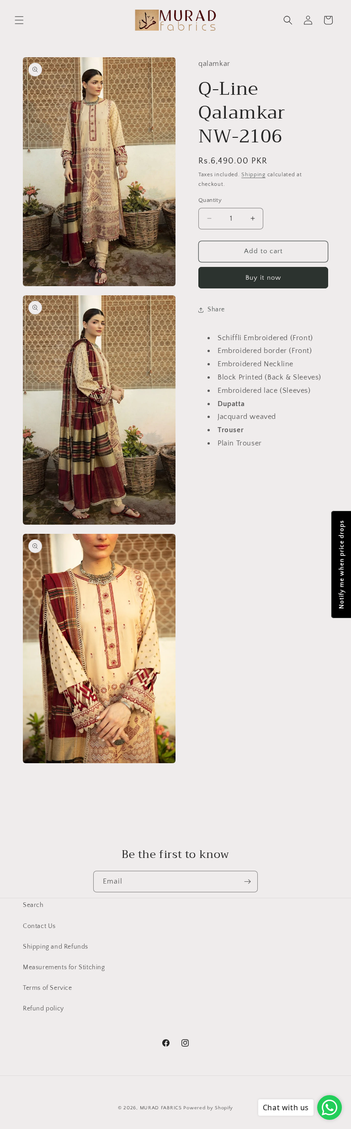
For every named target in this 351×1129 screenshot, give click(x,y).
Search (33, 905)
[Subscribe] (247, 881)
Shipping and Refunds (55, 946)
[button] (19, 20)
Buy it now (263, 278)
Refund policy (43, 1008)
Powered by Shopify (208, 1108)
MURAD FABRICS (161, 1108)
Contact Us (39, 926)
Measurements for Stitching (64, 967)
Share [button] (216, 309)
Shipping (253, 175)
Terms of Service (47, 988)
